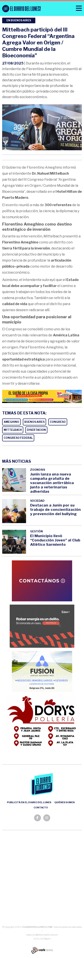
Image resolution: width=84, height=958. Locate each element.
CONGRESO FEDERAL (18, 437)
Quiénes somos (64, 802)
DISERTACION (36, 429)
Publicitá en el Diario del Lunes (29, 802)
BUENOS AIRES (34, 421)
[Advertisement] (42, 879)
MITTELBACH (13, 429)
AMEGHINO (11, 421)
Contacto (41, 807)
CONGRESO (58, 421)
